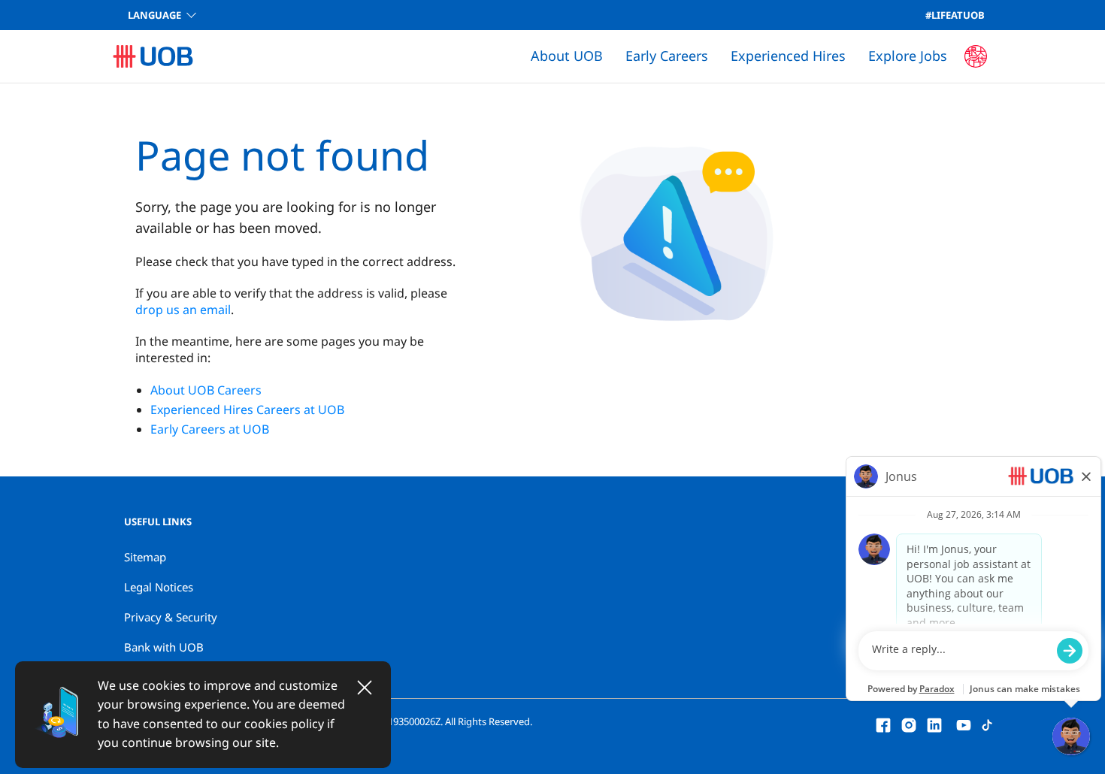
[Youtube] (963, 723)
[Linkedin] (934, 723)
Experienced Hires (788, 56)
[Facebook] (883, 723)
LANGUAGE (154, 15)
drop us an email (183, 309)
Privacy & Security (170, 616)
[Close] (364, 687)
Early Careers (666, 56)
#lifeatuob (955, 15)
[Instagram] (908, 723)
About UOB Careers (206, 390)
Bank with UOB (164, 647)
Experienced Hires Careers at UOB (247, 409)
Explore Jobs (907, 56)
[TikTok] (987, 723)
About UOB (567, 56)
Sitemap (145, 556)
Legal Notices (158, 586)
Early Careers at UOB (209, 429)
